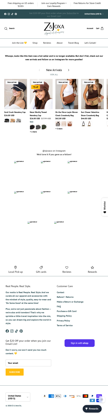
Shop (35, 42)
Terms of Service (65, 325)
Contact (60, 292)
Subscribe (71, 12)
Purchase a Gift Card (66, 311)
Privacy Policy (63, 320)
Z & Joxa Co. (17, 405)
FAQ (59, 306)
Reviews (47, 42)
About (59, 42)
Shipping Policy (64, 315)
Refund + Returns (65, 297)
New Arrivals (54, 70)
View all (54, 74)
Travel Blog (73, 42)
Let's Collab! (90, 42)
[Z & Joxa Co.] (54, 29)
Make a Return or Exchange (70, 301)
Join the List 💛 (19, 42)
